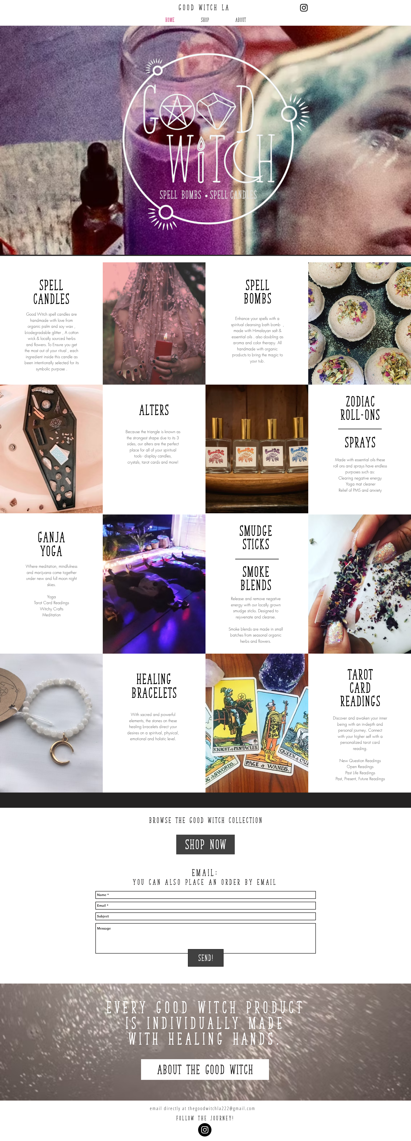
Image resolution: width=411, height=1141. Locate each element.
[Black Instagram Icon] (304, 8)
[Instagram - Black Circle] (204, 1129)
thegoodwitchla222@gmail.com (221, 1108)
